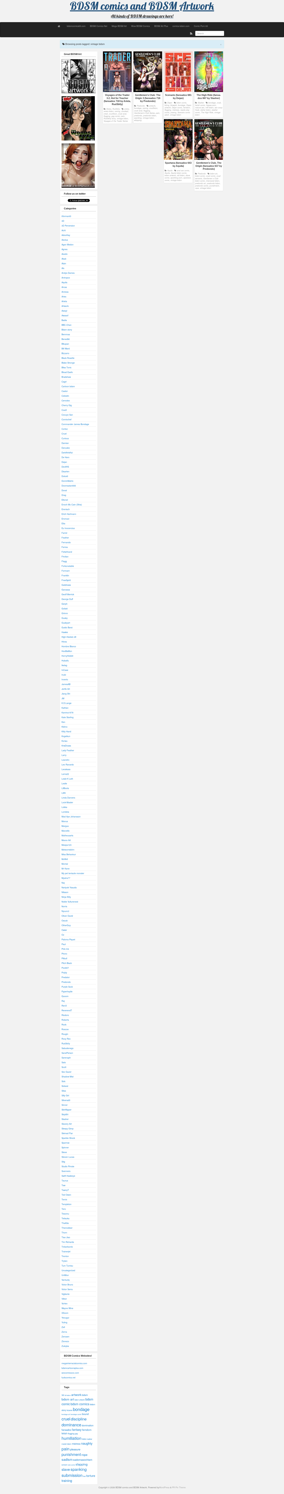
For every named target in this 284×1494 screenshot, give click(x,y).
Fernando (66, 542)
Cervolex (66, 400)
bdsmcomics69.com (76, 26)
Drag (64, 495)
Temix (64, 1199)
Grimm (65, 613)
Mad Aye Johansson (71, 816)
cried (106, 113)
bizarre (69, 1410)
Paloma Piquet (68, 939)
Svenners (66, 1171)
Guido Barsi (67, 627)
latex (84, 1438)
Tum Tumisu (67, 1265)
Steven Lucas (68, 1156)
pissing (173, 112)
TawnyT (65, 1189)
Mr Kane (66, 868)
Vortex (64, 1303)
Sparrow (65, 1142)
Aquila (64, 282)
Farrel (64, 532)
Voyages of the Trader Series (116, 121)
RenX (64, 1005)
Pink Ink (65, 948)
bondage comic (76, 1414)
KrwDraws (66, 745)
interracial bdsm (212, 180)
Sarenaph (66, 1057)
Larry (64, 755)
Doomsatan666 (69, 485)
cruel (66, 1419)
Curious (65, 438)
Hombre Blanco (69, 646)
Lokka (64, 807)
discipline (79, 1418)
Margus (65, 825)
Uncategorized (68, 1270)
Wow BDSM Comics (140, 26)
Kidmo (64, 726)
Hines (64, 641)
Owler (64, 929)
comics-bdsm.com (180, 26)
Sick (63, 1081)
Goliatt (65, 608)
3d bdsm (67, 1395)
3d (63, 1394)
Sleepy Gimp (68, 1128)
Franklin (65, 575)
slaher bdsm (205, 110)
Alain (64, 263)
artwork (76, 1394)
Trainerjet (66, 1251)
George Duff (67, 599)
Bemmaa (66, 334)
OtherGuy (66, 925)
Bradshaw (66, 376)
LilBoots (65, 788)
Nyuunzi (65, 911)
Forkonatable (68, 565)
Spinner (65, 1147)
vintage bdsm (122, 118)
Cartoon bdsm (68, 386)
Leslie (64, 783)
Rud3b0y (66, 1043)
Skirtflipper (66, 1109)
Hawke (65, 632)
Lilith (64, 792)
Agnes (64, 249)
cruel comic (210, 176)
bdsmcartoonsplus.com (72, 1368)
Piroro (64, 953)
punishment (71, 1454)
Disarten (65, 471)
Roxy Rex (66, 1038)
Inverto (65, 679)
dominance (71, 1425)
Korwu (64, 740)
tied (84, 1476)
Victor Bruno (67, 1284)
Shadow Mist (68, 1076)
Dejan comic (177, 107)
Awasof (65, 315)
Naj (63, 882)
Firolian (65, 556)
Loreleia (65, 811)
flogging (71, 1433)
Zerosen (65, 1336)
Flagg (64, 561)
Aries (64, 296)
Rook (64, 1024)
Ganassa (66, 589)
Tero (64, 1208)
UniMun (65, 1275)
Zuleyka (65, 1345)
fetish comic (200, 105)
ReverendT (67, 1010)
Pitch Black (67, 963)
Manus (65, 821)
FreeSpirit (66, 580)
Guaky (65, 617)
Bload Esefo (67, 372)
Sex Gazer (66, 1071)
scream (64, 1464)
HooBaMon (67, 651)
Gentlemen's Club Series (144, 113)
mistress (76, 1443)
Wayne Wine (67, 1308)
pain (66, 1449)
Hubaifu (65, 660)
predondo (138, 115)
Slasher (65, 1119)
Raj (63, 1000)
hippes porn (211, 105)
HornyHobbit (67, 655)
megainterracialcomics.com (74, 1363)
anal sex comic (183, 170)
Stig (63, 1161)
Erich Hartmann (69, 513)
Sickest (65, 1085)
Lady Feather (68, 750)
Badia (64, 320)
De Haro (65, 457)
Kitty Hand (66, 731)
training (67, 1480)
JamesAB (66, 684)
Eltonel (65, 499)
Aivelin (65, 253)
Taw (63, 1185)
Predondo (66, 981)
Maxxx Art (66, 840)
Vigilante (66, 1293)
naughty (86, 1443)
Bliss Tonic (66, 367)
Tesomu (65, 1213)
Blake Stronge (68, 362)
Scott (64, 1067)
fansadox (66, 1430)
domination (87, 1425)
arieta (126, 109)
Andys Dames (68, 272)
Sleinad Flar (67, 1133)
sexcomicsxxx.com (70, 1372)
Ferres (65, 547)
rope (84, 1454)
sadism (67, 1459)
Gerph (64, 603)
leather (89, 1439)
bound (85, 1414)
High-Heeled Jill (69, 636)
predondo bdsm (149, 115)
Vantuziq (66, 1279)
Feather (65, 537)
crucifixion (113, 113)
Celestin (65, 395)
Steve (64, 1152)
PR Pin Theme (179, 1487)
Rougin (65, 1033)
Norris (64, 906)
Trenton (65, 1256)
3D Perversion (68, 225)
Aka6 (64, 258)
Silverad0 (66, 1100)
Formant (66, 570)
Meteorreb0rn (68, 849)
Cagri (64, 381)
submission (72, 1475)
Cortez (65, 428)
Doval (64, 490)
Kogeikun (66, 736)
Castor (65, 391)
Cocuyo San (67, 414)
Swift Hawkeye (68, 1175)
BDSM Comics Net (98, 26)
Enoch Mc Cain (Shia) (72, 504)
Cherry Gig (67, 405)
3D (63, 220)
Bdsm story (67, 329)
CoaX (64, 409)
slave (66, 1469)
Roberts (65, 1019)
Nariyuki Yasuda (69, 887)
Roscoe (65, 1029)
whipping (138, 120)
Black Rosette (68, 357)
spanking (79, 1469)
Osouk (65, 920)
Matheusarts (67, 835)
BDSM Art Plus (161, 26)
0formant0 (66, 216)
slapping (82, 1464)
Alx (63, 268)
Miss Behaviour (69, 854)
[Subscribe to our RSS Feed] (191, 34)
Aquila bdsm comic (179, 173)
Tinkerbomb (67, 1246)
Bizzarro (65, 353)
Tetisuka (65, 1218)
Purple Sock (67, 986)
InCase (65, 669)
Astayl (64, 310)
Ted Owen (66, 1194)
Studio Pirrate (68, 1166)
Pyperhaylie (67, 991)
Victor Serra (67, 1289)
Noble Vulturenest (70, 901)
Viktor (64, 1298)
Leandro (65, 759)
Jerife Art (66, 688)
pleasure (75, 1449)
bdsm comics (80, 1404)
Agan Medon (68, 244)
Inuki (64, 674)
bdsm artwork (80, 1400)
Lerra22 (65, 773)
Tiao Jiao (66, 1237)
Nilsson (65, 892)
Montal (65, 863)
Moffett (65, 859)
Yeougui (65, 1317)
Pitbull (64, 958)
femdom (86, 1430)
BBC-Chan (66, 324)
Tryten (64, 1260)
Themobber (67, 1227)
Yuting (64, 1322)
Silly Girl (65, 1095)
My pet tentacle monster (73, 873)
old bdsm (180, 175)
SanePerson (67, 1052)
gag (76, 1433)
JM (63, 698)
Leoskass (66, 769)
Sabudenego (68, 1048)
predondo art (200, 183)
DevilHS (65, 466)
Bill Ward (66, 348)
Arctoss (65, 291)
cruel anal (122, 113)
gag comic (115, 116)
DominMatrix (67, 480)
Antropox (66, 277)
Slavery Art (67, 1123)
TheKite (65, 1223)
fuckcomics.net (68, 1377)
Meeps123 (66, 844)
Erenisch (66, 509)
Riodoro (65, 1015)
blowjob (173, 105)
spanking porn (176, 177)
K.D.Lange (66, 703)
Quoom (65, 996)
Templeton (66, 1204)
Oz (63, 934)
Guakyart (66, 622)
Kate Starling (68, 717)
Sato (64, 1062)
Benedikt (66, 339)
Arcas (64, 287)
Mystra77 (66, 877)
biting (167, 105)
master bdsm (66, 1444)
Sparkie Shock (68, 1137)
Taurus (65, 1180)
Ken (63, 721)
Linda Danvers (68, 797)
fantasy (77, 1429)
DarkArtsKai (67, 452)
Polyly (64, 972)
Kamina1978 (67, 712)
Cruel (64, 433)
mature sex (199, 107)
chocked (124, 111)
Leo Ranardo (68, 764)
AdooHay (66, 235)
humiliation (72, 1438)
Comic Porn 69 (201, 26)
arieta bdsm (108, 111)
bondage (81, 1409)
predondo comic (201, 185)
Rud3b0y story (110, 118)
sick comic (71, 1465)
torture (90, 1475)
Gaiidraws (66, 584)
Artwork (65, 305)
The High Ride (207, 112)
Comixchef (66, 419)
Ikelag (64, 665)
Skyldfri (65, 1114)
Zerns (64, 1331)
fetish (64, 1433)
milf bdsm (209, 107)
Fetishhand (67, 551)
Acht (64, 230)
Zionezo (65, 1341)
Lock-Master (67, 802)
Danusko (66, 447)
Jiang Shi (66, 693)
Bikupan (65, 343)
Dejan (64, 461)
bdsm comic (181, 102)
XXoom (65, 1312)
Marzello (66, 830)
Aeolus (65, 239)
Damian (65, 443)
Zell (63, 1327)
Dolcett (65, 476)
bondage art (66, 1414)
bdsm (85, 1395)
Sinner (65, 1104)
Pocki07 (65, 967)
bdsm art (68, 1399)
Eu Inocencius (68, 528)
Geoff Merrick (68, 594)
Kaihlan (65, 707)
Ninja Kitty (66, 896)
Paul (64, 944)
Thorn (64, 1232)
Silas (64, 1090)
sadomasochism (82, 1459)
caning (117, 111)
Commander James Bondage (75, 424)
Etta (63, 523)
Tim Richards (68, 1241)
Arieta (64, 301)
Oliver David (67, 915)
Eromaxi (65, 518)
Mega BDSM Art (119, 26)
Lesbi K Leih (67, 778)
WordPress (164, 1487)
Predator (66, 977)
